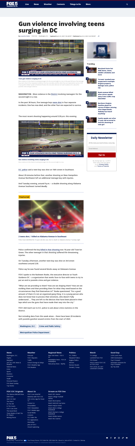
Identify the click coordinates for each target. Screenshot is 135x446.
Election (71, 363)
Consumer (10, 376)
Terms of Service (103, 166)
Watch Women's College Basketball (56, 413)
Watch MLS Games (54, 419)
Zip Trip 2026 (115, 367)
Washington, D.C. (43, 36)
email (126, 437)
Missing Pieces (11, 417)
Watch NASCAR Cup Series (56, 403)
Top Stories (10, 386)
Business (9, 374)
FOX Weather (31, 367)
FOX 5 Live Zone (12, 408)
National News (11, 367)
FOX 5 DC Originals (15, 391)
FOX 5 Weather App (33, 365)
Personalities (31, 405)
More (88, 4)
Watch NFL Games (54, 394)
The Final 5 (10, 401)
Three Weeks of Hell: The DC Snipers (15, 414)
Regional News (54, 352)
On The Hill (10, 404)
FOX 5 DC (34, 36)
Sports (9, 371)
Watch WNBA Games (55, 416)
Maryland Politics (74, 358)
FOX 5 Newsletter (33, 408)
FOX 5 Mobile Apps (33, 410)
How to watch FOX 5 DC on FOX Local (98, 363)
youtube (107, 437)
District (54, 94)
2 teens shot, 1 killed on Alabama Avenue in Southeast (42, 236)
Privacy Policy (103, 164)
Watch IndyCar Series (55, 405)
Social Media (31, 413)
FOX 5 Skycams (32, 358)
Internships (30, 422)
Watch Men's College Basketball (55, 409)
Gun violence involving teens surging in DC (33, 160)
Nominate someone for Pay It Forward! (118, 363)
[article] (51, 216)
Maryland (10, 360)
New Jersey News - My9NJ (56, 364)
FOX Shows (93, 360)
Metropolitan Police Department (34, 332)
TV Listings (93, 355)
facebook (111, 437)
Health (9, 379)
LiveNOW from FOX (96, 358)
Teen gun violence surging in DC (30, 79)
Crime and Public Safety (49, 326)
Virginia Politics (74, 360)
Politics (72, 352)
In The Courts (11, 406)
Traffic (29, 360)
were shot (57, 102)
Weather (31, 352)
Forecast (30, 355)
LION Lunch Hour (116, 355)
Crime (8, 369)
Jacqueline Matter (25, 36)
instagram (118, 437)
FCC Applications (32, 420)
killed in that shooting (50, 249)
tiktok (122, 437)
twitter (115, 437)
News (9, 352)
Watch (93, 352)
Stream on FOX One (57, 391)
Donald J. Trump (74, 367)
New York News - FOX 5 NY (56, 356)
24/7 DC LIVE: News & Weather (14, 363)
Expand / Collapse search (127, 4)
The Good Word (12, 411)
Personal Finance (12, 381)
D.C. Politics (73, 355)
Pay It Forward (115, 360)
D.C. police (22, 169)
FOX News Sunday (12, 383)
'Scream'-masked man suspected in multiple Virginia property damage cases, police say (106, 83)
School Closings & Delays (35, 363)
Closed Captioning (33, 427)
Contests (30, 415)
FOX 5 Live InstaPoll (33, 394)
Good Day (115, 352)
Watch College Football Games (55, 397)
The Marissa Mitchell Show (15, 394)
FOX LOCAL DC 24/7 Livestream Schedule (96, 367)
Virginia (9, 358)
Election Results (74, 365)
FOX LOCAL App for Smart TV (35, 400)
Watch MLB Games (54, 401)
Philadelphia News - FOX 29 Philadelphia (57, 360)
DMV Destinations (116, 358)
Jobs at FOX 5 (31, 425)
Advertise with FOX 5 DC (35, 397)
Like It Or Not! (11, 399)
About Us (31, 391)
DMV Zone (10, 397)
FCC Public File (32, 417)
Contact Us (31, 403)
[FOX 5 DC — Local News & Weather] (13, 4)
